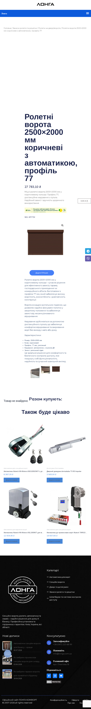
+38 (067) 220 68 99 (62, 644)
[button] (62, 225)
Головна (7, 28)
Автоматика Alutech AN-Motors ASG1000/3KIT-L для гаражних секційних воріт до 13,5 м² (38, 471)
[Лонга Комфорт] (45, 5)
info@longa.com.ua (62, 654)
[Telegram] (88, 251)
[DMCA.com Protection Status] (54, 683)
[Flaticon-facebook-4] (49, 676)
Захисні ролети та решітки (25, 28)
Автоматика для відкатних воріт (15, 529)
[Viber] (88, 258)
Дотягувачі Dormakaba (55, 468)
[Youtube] (61, 676)
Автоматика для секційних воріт (15, 468)
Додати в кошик (42, 273)
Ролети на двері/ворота (49, 28)
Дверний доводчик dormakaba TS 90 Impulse (64, 471)
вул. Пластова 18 (61, 664)
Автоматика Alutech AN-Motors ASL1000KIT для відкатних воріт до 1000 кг (32, 532)
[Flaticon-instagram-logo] (55, 676)
